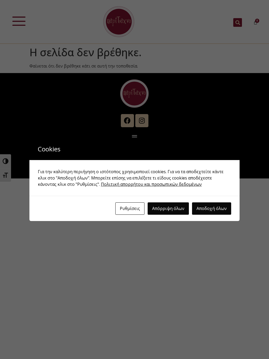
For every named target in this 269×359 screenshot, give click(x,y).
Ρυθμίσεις (130, 208)
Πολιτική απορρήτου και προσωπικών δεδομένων (151, 184)
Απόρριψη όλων (168, 208)
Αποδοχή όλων (211, 208)
